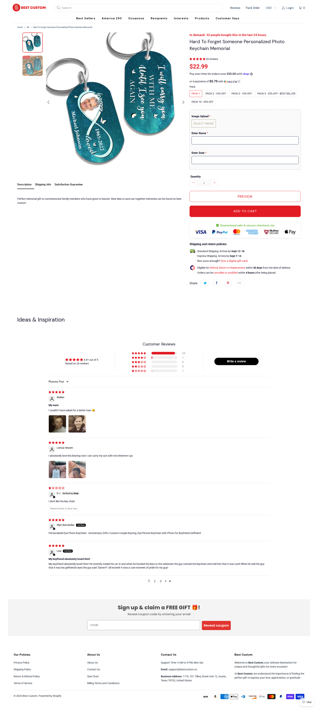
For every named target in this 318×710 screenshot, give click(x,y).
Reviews (235, 8)
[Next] (183, 102)
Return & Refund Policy (27, 676)
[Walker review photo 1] (57, 424)
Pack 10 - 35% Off (202, 101)
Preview (245, 196)
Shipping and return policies (208, 244)
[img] (56, 392)
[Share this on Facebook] (217, 283)
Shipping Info (43, 184)
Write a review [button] (236, 361)
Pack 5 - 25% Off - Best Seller (276, 93)
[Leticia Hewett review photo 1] (57, 469)
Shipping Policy (22, 669)
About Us (92, 662)
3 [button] (160, 581)
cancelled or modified (226, 272)
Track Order (252, 8)
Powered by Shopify (50, 695)
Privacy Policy (21, 662)
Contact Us (93, 669)
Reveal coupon (216, 625)
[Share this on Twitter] (205, 283)
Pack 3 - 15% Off (242, 93)
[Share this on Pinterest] (228, 283)
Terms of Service (23, 683)
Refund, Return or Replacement (227, 267)
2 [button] (155, 581)
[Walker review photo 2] (77, 424)
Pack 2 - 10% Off (216, 93)
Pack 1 (196, 93)
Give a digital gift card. (234, 261)
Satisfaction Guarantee (68, 184)
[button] (136, 18)
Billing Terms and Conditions (103, 683)
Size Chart (93, 676)
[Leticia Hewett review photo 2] (77, 469)
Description (24, 184)
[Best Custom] (29, 8)
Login (290, 8)
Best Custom (30, 695)
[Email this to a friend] (239, 283)
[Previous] (49, 102)
